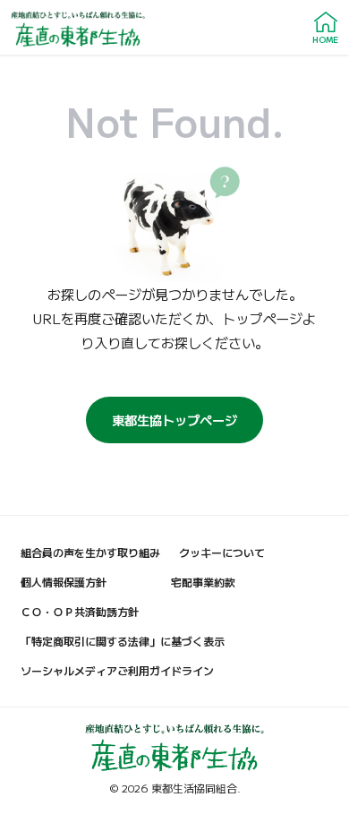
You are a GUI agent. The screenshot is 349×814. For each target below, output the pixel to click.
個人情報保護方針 (63, 581)
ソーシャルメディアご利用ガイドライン (117, 670)
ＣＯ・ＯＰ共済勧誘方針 (80, 611)
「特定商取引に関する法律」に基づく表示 (123, 640)
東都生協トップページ (174, 419)
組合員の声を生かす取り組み (90, 552)
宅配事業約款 (203, 581)
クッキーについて (222, 552)
